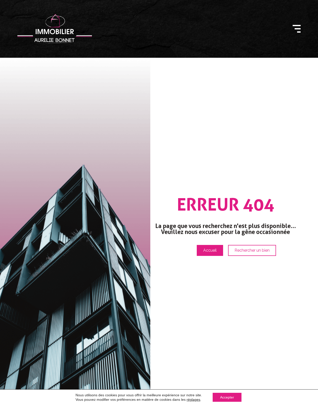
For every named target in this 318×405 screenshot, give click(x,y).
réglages (193, 400)
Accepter (227, 397)
